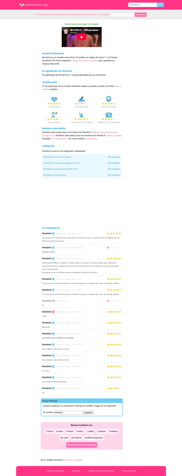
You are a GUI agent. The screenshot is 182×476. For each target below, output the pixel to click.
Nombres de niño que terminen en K (81, 169)
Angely (118, 135)
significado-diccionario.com (101, 471)
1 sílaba (90, 431)
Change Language (55, 471)
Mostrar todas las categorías (81, 445)
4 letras (59, 431)
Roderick (96, 132)
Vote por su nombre (73, 460)
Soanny (110, 135)
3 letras (49, 431)
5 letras (69, 431)
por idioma (76, 438)
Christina (56, 139)
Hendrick (105, 132)
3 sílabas (113, 431)
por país (64, 438)
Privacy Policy (129, 471)
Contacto (76, 471)
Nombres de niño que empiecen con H (81, 163)
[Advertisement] (26, 59)
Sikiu (64, 139)
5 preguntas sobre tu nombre (84, 60)
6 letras (79, 431)
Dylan (51, 135)
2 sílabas (101, 431)
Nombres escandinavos (81, 175)
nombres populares (94, 438)
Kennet (114, 132)
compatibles (91, 139)
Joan (44, 135)
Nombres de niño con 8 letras (81, 157)
